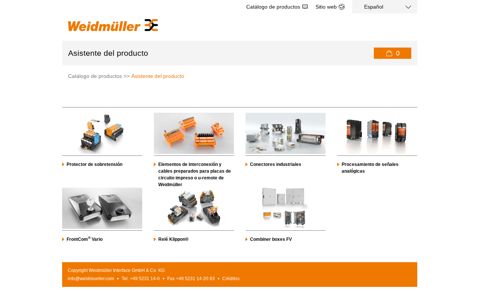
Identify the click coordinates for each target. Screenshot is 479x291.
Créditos (231, 278)
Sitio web (326, 7)
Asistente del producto (157, 76)
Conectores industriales (275, 164)
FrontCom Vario (85, 239)
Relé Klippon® (173, 239)
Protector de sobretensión (94, 164)
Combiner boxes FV (271, 239)
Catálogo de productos (273, 7)
